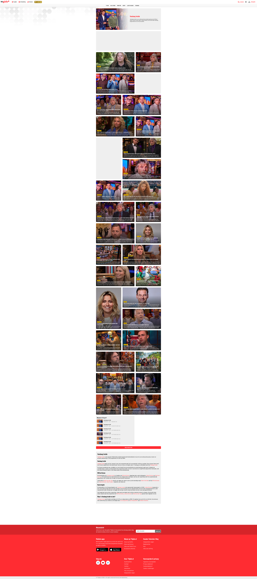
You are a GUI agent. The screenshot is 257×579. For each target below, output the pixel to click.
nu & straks (112, 5)
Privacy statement (148, 564)
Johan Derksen (149, 475)
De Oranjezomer (134, 500)
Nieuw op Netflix (128, 542)
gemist (124, 5)
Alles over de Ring (148, 549)
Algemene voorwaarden (149, 562)
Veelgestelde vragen (148, 542)
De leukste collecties (129, 549)
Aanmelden (158, 531)
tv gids (107, 5)
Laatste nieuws (130, 5)
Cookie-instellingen (148, 568)
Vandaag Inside (100, 457)
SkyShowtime (128, 562)
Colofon (126, 566)
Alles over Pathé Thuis (130, 546)
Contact (126, 564)
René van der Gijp (108, 480)
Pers (144, 546)
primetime (119, 5)
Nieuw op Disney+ (129, 544)
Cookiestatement (147, 566)
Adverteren (127, 568)
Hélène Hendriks (144, 500)
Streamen (137, 5)
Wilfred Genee (125, 475)
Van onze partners (129, 571)
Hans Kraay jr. (110, 482)
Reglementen (146, 544)
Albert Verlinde (144, 480)
